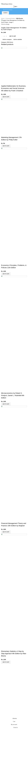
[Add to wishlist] (11, 83)
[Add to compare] (3, 83)
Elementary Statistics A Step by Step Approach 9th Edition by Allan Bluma (13, 653)
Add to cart (12, 36)
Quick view (7, 83)
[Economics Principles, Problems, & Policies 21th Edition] (14, 204)
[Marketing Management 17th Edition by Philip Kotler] (14, 115)
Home (2, 18)
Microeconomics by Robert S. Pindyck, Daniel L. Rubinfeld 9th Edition (12, 395)
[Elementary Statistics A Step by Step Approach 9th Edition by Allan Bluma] (14, 590)
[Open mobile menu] (14, 1)
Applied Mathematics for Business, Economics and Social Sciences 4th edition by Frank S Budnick (13, 88)
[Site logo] (6, 4)
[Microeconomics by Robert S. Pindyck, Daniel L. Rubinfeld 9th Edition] (14, 331)
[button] (6, 96)
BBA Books (19, 18)
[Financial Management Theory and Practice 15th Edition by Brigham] (14, 462)
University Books (10, 18)
